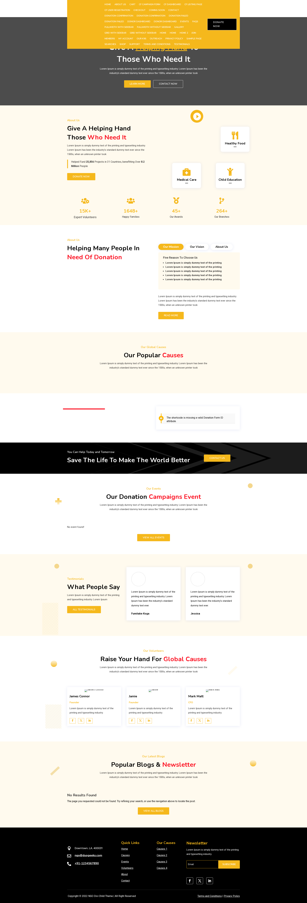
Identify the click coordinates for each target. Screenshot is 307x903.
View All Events (153, 537)
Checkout (140, 10)
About (124, 874)
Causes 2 (162, 855)
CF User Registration (117, 10)
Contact (173, 10)
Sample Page (194, 38)
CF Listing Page (193, 4)
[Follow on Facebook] (189, 880)
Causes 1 (162, 848)
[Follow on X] (199, 880)
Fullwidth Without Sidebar (154, 27)
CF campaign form (149, 4)
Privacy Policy (174, 38)
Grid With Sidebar (115, 32)
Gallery (179, 27)
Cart (132, 4)
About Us (120, 4)
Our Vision (197, 247)
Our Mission (171, 247)
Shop (123, 44)
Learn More (137, 83)
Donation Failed (178, 15)
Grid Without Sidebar (143, 32)
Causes (125, 855)
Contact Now (168, 83)
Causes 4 (162, 868)
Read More (171, 315)
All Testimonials (84, 609)
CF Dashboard (172, 4)
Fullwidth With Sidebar (119, 27)
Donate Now (218, 24)
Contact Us (217, 458)
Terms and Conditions (156, 44)
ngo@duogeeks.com (88, 855)
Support (134, 44)
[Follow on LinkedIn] (209, 880)
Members (110, 38)
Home (108, 4)
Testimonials (182, 44)
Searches (110, 44)
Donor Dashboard (138, 21)
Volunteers (127, 868)
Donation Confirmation (119, 15)
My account (125, 38)
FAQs (195, 21)
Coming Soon (157, 10)
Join (194, 32)
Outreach (156, 38)
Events (184, 21)
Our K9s (141, 38)
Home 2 (184, 32)
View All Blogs (153, 810)
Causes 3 (162, 861)
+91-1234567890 (87, 863)
